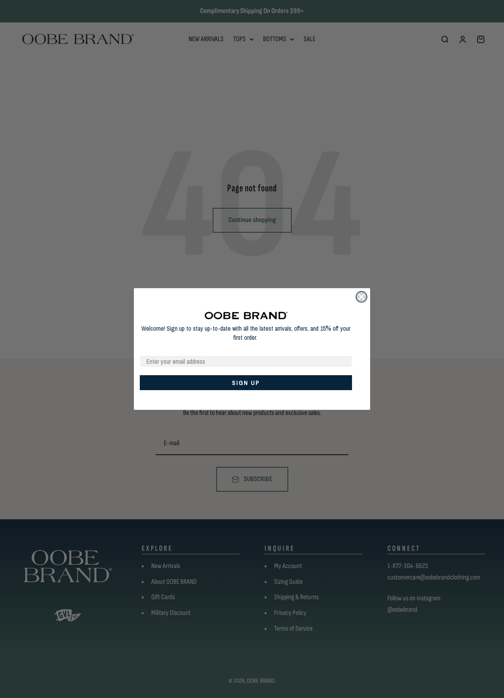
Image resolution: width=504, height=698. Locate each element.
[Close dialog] (361, 296)
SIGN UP (246, 382)
